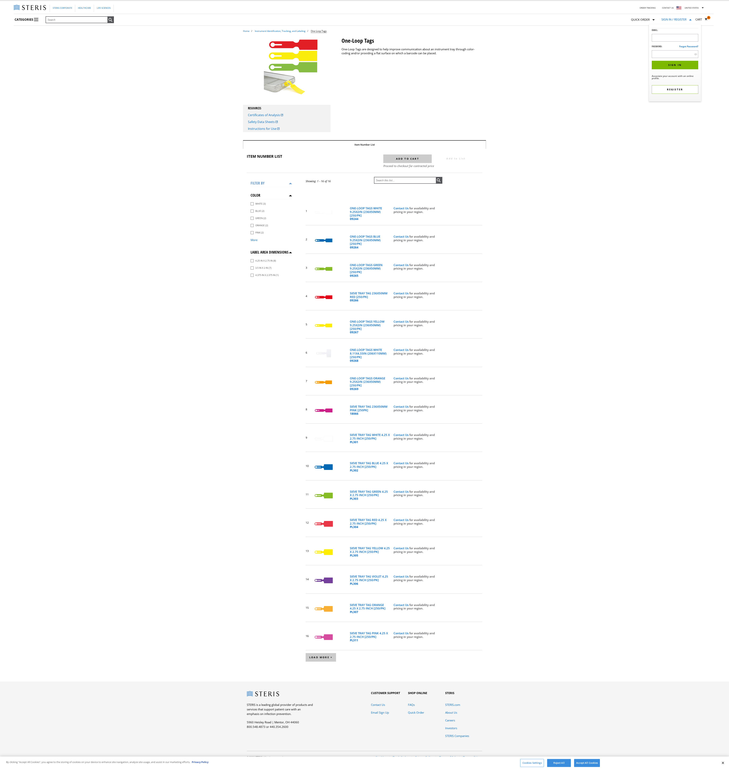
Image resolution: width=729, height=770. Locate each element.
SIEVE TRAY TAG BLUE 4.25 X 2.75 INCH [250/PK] (369, 466)
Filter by (257, 183)
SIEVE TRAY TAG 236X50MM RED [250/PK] (368, 297)
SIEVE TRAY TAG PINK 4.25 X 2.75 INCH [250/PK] (369, 636)
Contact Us (668, 7)
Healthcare (84, 7)
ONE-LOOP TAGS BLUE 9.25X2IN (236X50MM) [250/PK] (365, 242)
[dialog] (675, 63)
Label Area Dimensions (269, 252)
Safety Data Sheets (261, 121)
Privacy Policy (200, 762)
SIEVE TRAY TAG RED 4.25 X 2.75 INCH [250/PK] (368, 523)
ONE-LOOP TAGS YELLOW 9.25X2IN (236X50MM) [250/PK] (367, 327)
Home (246, 31)
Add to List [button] (455, 158)
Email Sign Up (380, 712)
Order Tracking (648, 7)
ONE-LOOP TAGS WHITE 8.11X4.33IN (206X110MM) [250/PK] (368, 355)
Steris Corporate (62, 7)
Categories (24, 19)
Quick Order (416, 712)
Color (255, 195)
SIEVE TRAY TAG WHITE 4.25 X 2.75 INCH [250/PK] (370, 438)
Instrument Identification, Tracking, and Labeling (280, 31)
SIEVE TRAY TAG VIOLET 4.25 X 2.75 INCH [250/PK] (369, 580)
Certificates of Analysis (264, 115)
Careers (450, 720)
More (254, 240)
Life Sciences (104, 7)
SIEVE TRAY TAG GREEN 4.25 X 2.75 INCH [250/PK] (369, 495)
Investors (451, 728)
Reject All (558, 762)
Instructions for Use (262, 128)
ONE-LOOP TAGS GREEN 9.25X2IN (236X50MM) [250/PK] (366, 270)
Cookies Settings (532, 762)
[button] (110, 20)
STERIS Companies (457, 736)
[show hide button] (695, 54)
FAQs (411, 705)
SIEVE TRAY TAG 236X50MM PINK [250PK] (368, 410)
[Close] (723, 763)
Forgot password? (688, 46)
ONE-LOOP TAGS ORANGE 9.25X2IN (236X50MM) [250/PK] (367, 384)
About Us (451, 712)
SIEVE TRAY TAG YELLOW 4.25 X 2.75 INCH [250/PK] (370, 551)
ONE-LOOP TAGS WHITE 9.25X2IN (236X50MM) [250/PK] (366, 213)
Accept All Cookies (587, 762)
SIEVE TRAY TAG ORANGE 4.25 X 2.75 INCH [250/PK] (367, 608)
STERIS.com (452, 705)
